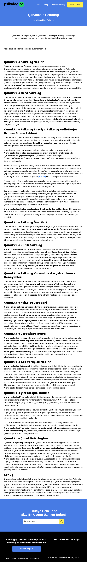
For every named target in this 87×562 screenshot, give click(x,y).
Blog (46, 5)
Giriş (38, 5)
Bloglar (13, 558)
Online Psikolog (58, 5)
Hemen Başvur (26, 549)
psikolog (42, 177)
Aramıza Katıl (75, 5)
